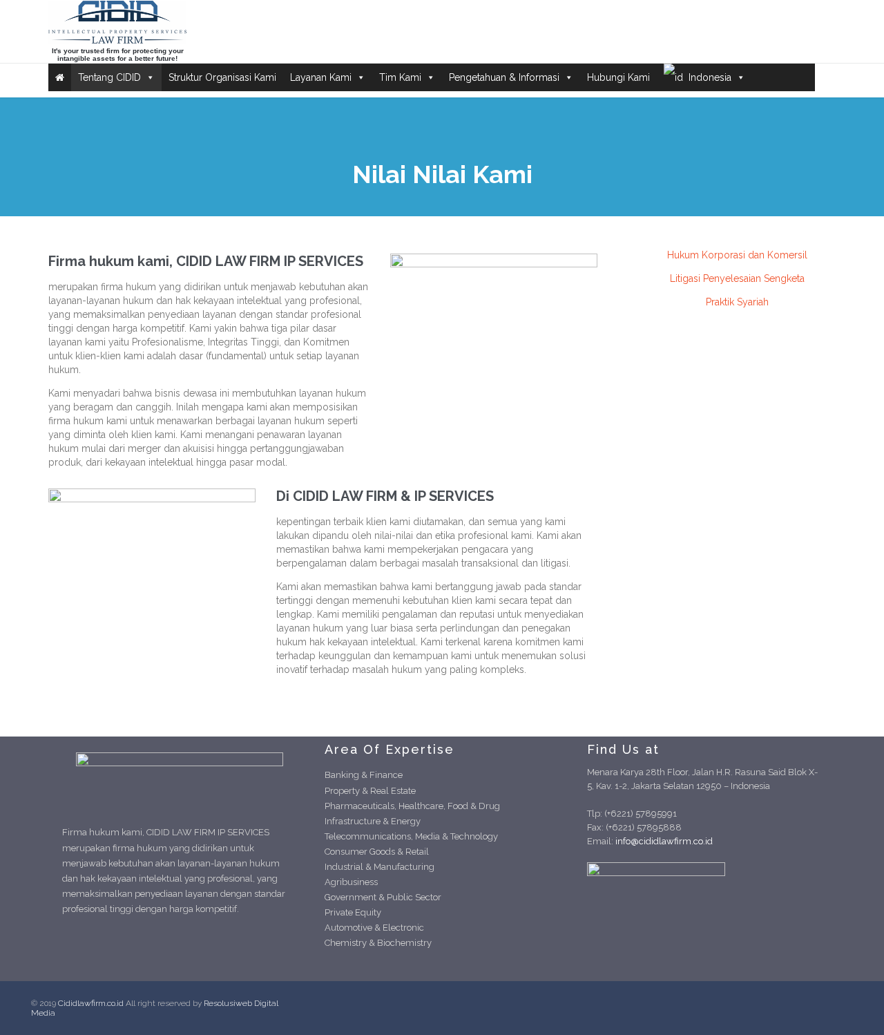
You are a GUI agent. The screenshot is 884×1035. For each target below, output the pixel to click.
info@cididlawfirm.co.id (664, 841)
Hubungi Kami (618, 77)
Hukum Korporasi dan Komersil (737, 254)
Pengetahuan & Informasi (504, 77)
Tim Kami (400, 77)
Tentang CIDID (109, 77)
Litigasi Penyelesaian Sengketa (737, 278)
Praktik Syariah (737, 301)
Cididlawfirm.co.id (91, 1003)
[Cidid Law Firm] (117, 22)
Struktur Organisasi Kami (222, 77)
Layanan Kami (321, 77)
